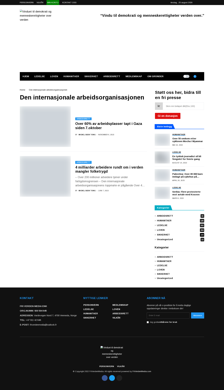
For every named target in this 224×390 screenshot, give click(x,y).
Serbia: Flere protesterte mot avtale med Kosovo (186, 193)
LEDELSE (180, 225)
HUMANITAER (180, 220)
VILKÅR (116, 318)
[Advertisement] (112, 49)
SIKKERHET (180, 234)
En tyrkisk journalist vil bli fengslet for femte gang (186, 157)
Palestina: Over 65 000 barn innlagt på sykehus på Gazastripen (187, 175)
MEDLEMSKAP (120, 305)
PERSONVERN (91, 305)
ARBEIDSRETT (83, 119)
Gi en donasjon (168, 115)
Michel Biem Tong (87, 135)
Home (22, 90)
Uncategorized (180, 239)
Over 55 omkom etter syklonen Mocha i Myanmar (187, 140)
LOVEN (180, 230)
